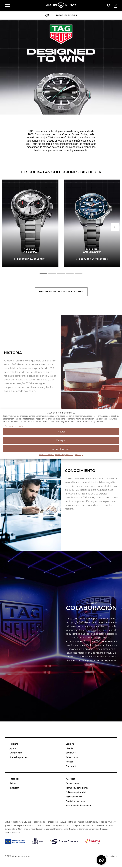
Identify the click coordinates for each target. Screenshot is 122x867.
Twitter (13, 783)
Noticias (69, 761)
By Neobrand (111, 856)
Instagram (14, 787)
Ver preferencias (61, 449)
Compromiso (16, 752)
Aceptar (61, 431)
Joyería (13, 748)
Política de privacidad (64, 454)
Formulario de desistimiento (79, 805)
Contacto (70, 743)
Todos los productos (19, 757)
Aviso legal (79, 454)
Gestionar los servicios (14, 426)
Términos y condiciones (77, 787)
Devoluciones (72, 783)
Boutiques (70, 752)
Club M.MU (71, 766)
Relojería (14, 743)
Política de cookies (46, 454)
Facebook (14, 778)
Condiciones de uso (75, 801)
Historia (69, 748)
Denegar (61, 440)
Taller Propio (72, 757)
